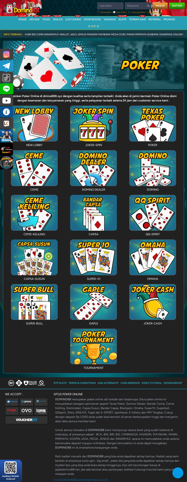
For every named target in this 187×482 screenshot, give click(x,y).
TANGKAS (110, 19)
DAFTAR (177, 5)
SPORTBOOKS (92, 19)
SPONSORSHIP (173, 383)
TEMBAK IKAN (137, 18)
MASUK (160, 5)
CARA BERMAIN (130, 383)
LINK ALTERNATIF (108, 383)
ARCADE (34, 18)
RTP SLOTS (60, 383)
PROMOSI (169, 19)
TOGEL (46, 18)
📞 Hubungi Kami (137, 12)
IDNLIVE (58, 18)
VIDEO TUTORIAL (151, 383)
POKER (22, 18)
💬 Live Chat (119, 12)
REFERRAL (154, 19)
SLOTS (122, 18)
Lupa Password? (156, 12)
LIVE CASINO (73, 18)
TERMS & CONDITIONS (82, 383)
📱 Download (104, 12)
